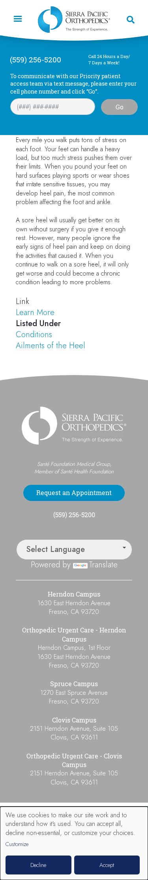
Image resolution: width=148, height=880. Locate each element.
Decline (38, 865)
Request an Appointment (74, 492)
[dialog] (74, 843)
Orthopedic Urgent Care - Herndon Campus (74, 634)
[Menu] (17, 19)
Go (120, 107)
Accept (106, 865)
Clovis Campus (74, 720)
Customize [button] (17, 844)
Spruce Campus (74, 683)
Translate (103, 564)
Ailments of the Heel (50, 345)
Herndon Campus (74, 594)
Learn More (35, 312)
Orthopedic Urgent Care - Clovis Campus (74, 760)
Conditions (34, 334)
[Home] (74, 19)
